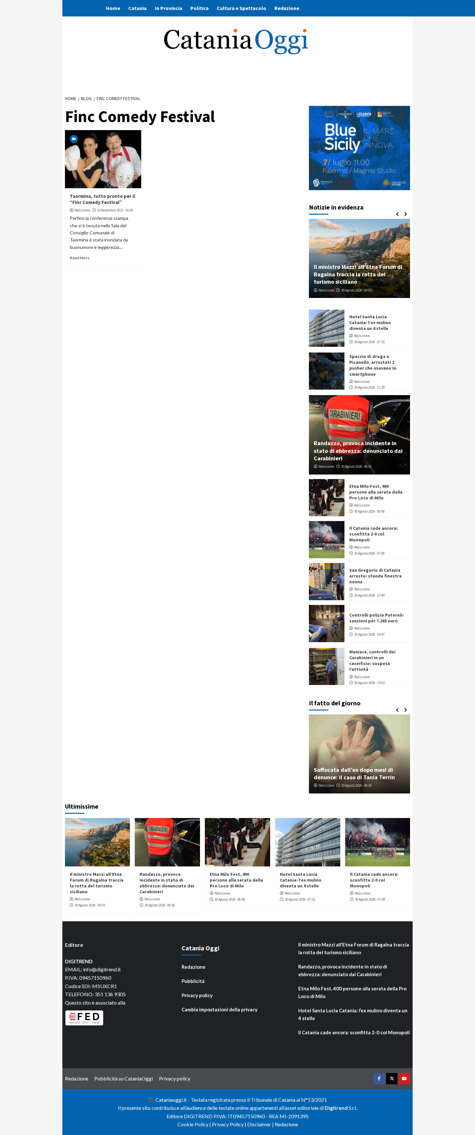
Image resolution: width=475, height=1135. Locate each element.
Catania (137, 8)
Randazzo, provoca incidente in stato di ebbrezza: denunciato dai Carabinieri (358, 450)
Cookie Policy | (194, 1124)
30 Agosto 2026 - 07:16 (369, 341)
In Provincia (168, 8)
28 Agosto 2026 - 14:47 (369, 634)
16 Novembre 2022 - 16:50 (115, 210)
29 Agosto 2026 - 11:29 (369, 387)
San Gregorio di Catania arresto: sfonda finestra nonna (375, 575)
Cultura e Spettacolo (241, 8)
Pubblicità (193, 981)
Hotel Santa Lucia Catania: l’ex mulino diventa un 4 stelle (370, 322)
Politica (199, 8)
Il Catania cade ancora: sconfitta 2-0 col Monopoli (373, 533)
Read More (80, 257)
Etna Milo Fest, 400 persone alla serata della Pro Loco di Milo (376, 491)
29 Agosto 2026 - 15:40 (369, 595)
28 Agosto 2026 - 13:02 (369, 682)
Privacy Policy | (229, 1124)
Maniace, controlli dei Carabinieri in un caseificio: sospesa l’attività (372, 660)
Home (113, 8)
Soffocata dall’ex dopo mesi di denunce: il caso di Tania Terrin (354, 773)
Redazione (286, 8)
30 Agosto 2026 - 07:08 (369, 553)
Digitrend (336, 1108)
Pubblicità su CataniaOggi (123, 1078)
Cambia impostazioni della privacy (220, 1009)
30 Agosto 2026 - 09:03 (356, 290)
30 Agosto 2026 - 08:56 (356, 466)
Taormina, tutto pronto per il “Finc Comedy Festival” (102, 199)
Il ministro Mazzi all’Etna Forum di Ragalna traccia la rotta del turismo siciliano (358, 274)
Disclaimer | (261, 1124)
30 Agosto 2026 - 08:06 (369, 511)
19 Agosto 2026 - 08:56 (356, 785)
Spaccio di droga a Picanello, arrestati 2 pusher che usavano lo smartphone (372, 365)
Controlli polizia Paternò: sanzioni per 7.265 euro (376, 617)
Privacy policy (197, 995)
